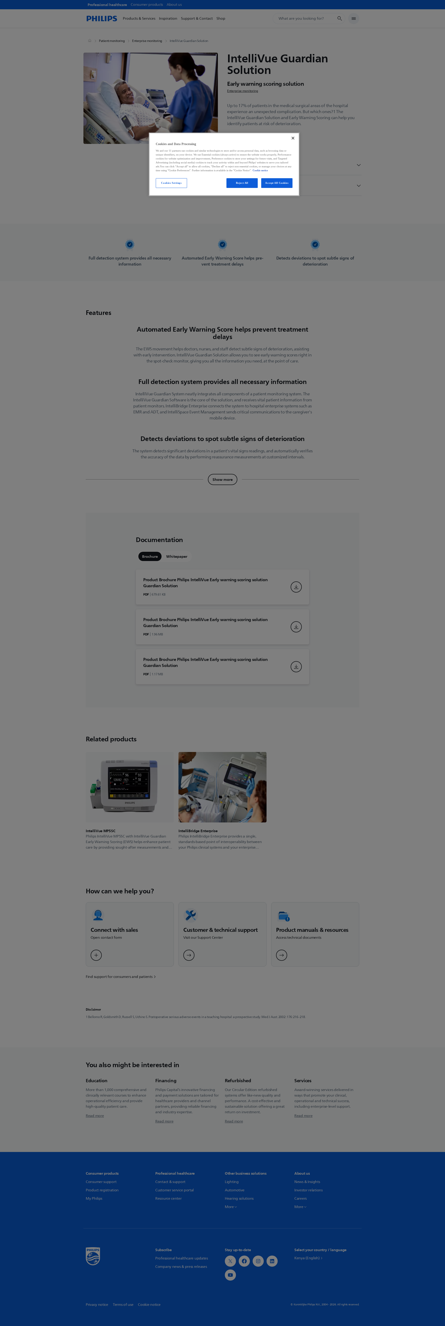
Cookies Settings (171, 182)
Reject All (242, 182)
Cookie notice (260, 170)
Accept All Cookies (276, 182)
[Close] (293, 138)
